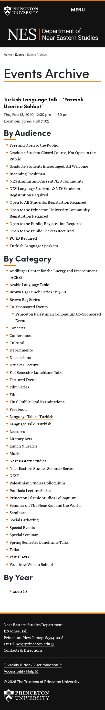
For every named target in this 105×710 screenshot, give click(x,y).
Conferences (21, 335)
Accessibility (19, 671)
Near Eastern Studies (28, 461)
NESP (15, 475)
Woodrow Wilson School (31, 564)
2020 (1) (20, 591)
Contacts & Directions (23, 650)
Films (14, 394)
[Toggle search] (98, 9)
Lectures (17, 431)
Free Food (18, 409)
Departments (21, 350)
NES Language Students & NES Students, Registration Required (45, 192)
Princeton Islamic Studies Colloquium (43, 497)
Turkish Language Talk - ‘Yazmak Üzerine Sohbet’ (43, 103)
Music (15, 453)
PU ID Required (23, 238)
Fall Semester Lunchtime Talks (36, 372)
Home (8, 54)
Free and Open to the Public (34, 145)
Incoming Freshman (27, 173)
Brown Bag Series (25, 299)
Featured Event (23, 379)
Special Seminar (24, 534)
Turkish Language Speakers (34, 245)
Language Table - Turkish (31, 416)
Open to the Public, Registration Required (46, 223)
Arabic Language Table (29, 284)
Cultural (17, 342)
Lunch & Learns (23, 446)
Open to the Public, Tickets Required (42, 231)
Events (19, 54)
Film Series (19, 387)
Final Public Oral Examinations (37, 401)
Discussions (20, 357)
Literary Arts (21, 438)
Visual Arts (19, 557)
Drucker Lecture (24, 365)
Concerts (17, 328)
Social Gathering (24, 520)
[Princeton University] (23, 11)
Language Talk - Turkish (31, 424)
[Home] (52, 36)
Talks (14, 549)
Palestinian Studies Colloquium (37, 483)
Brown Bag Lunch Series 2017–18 (38, 292)
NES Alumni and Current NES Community (47, 181)
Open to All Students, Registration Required (48, 202)
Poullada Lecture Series (30, 490)
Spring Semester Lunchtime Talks (39, 542)
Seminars (18, 512)
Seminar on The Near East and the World (45, 505)
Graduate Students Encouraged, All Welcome (49, 166)
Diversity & (31, 664)
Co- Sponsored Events (29, 306)
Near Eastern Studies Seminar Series (42, 468)
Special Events (22, 527)
